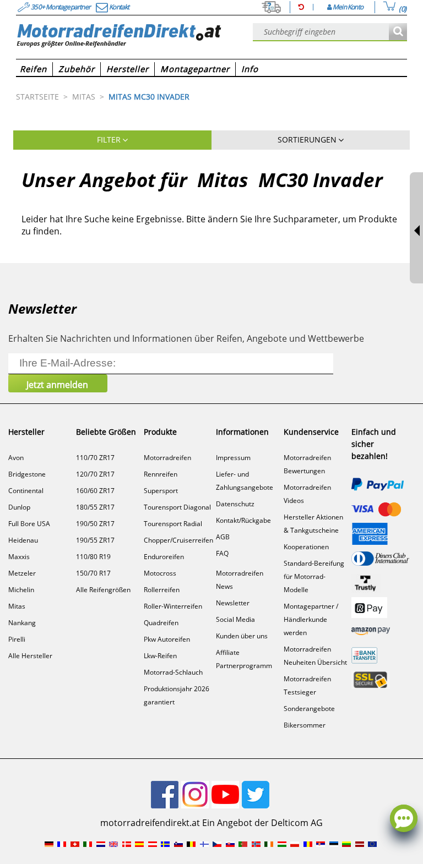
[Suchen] (398, 32)
